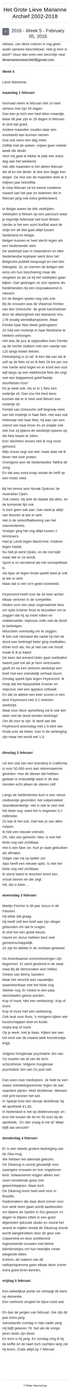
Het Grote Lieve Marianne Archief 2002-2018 (35, 13)
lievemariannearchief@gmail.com (28, 60)
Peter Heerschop (36, 1385)
